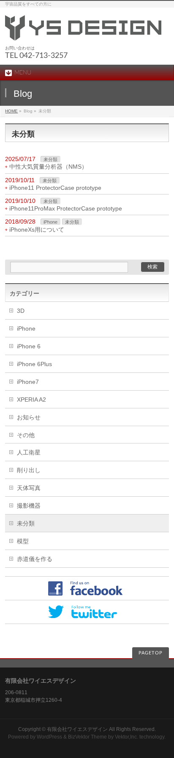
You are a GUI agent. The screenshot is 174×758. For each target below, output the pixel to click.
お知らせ (29, 417)
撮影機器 (29, 505)
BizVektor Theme (87, 737)
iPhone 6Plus (34, 364)
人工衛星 (29, 452)
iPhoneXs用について (36, 229)
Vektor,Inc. (126, 737)
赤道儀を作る (34, 559)
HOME (11, 111)
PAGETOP (151, 653)
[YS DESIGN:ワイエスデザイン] (83, 31)
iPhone (50, 221)
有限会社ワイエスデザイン (77, 729)
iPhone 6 (29, 346)
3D (20, 310)
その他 (26, 435)
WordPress (49, 737)
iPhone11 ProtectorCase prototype (55, 187)
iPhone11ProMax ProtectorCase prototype (65, 208)
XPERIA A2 (31, 399)
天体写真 (29, 487)
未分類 (50, 159)
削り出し (29, 470)
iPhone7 (28, 381)
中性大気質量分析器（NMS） (48, 166)
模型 (23, 541)
